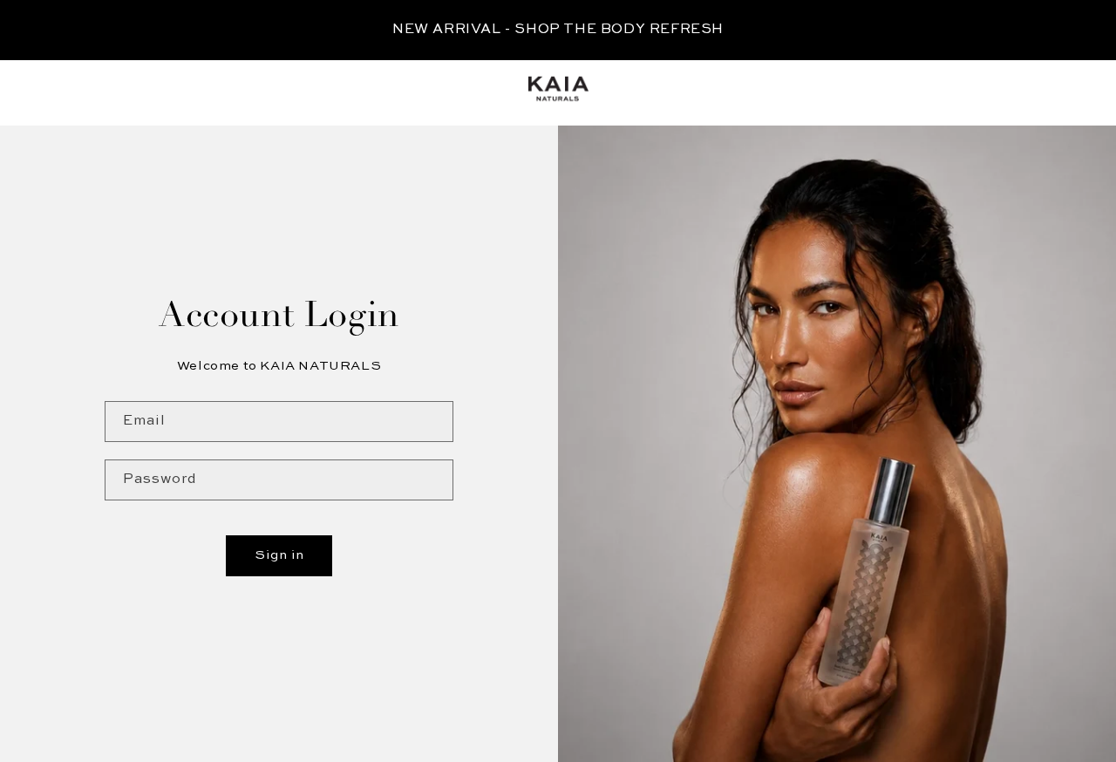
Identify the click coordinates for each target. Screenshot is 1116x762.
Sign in (279, 554)
